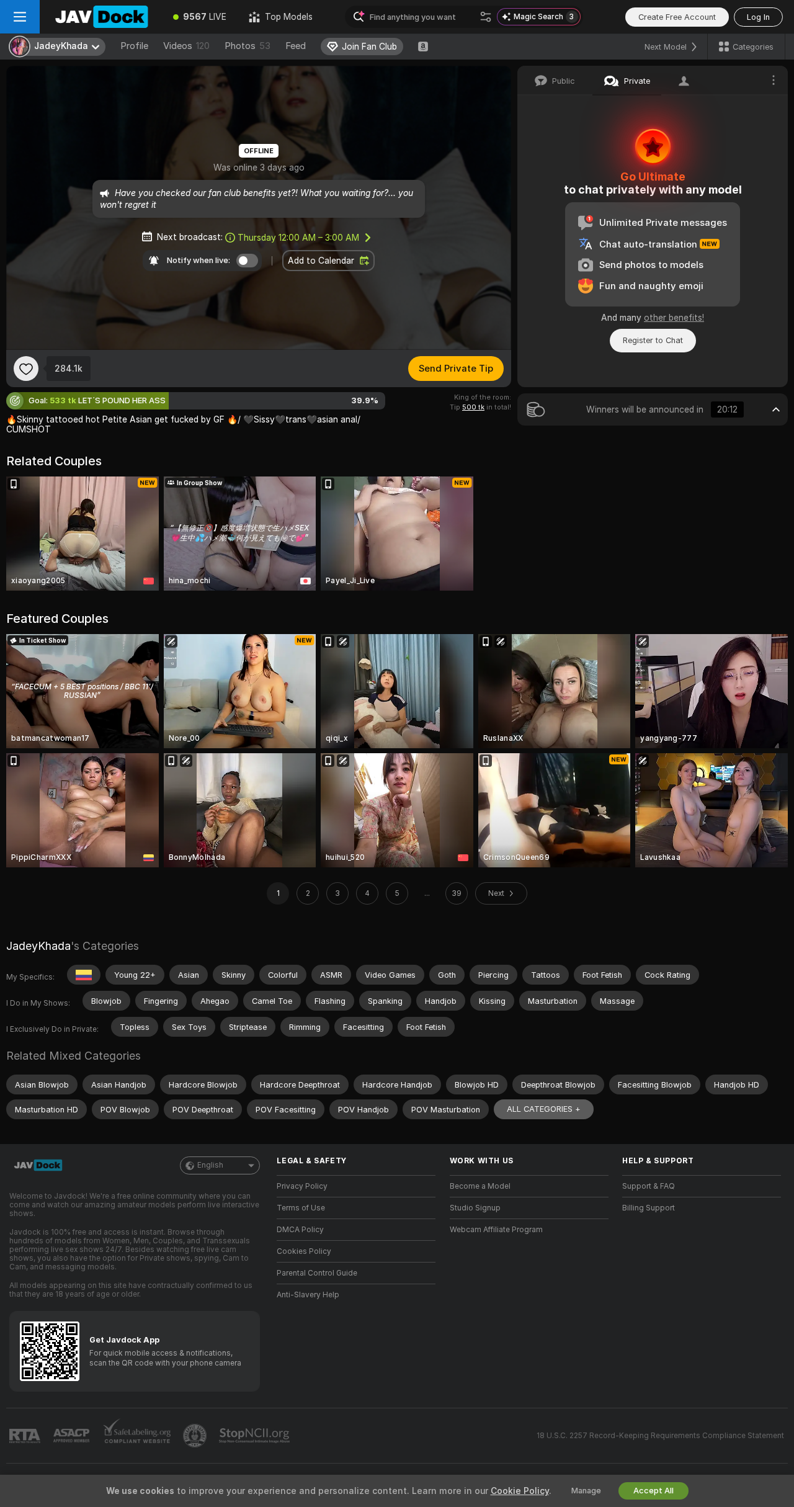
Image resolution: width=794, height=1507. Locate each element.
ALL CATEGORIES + (544, 1109)
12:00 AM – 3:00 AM (298, 238)
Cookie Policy (520, 1491)
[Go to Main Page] (101, 17)
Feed (295, 45)
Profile (134, 45)
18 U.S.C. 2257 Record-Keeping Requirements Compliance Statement (660, 1435)
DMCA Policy (300, 1229)
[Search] (485, 16)
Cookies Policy (304, 1251)
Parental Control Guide (317, 1273)
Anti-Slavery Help (308, 1294)
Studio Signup (475, 1208)
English (210, 1165)
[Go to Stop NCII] (255, 1435)
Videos (186, 45)
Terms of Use (301, 1208)
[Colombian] (83, 975)
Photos (247, 45)
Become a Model (480, 1186)
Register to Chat (653, 340)
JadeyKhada (38, 945)
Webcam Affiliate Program (496, 1229)
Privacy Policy (302, 1186)
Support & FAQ (648, 1186)
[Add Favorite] (26, 368)
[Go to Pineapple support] (196, 1435)
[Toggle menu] (20, 17)
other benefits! (674, 318)
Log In (758, 17)
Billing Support (648, 1208)
